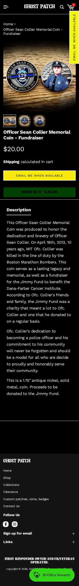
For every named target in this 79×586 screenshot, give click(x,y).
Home (8, 24)
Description (19, 209)
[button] (74, 37)
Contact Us (11, 506)
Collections (11, 485)
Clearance (10, 492)
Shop (7, 477)
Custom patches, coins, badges (26, 499)
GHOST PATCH (39, 7)
